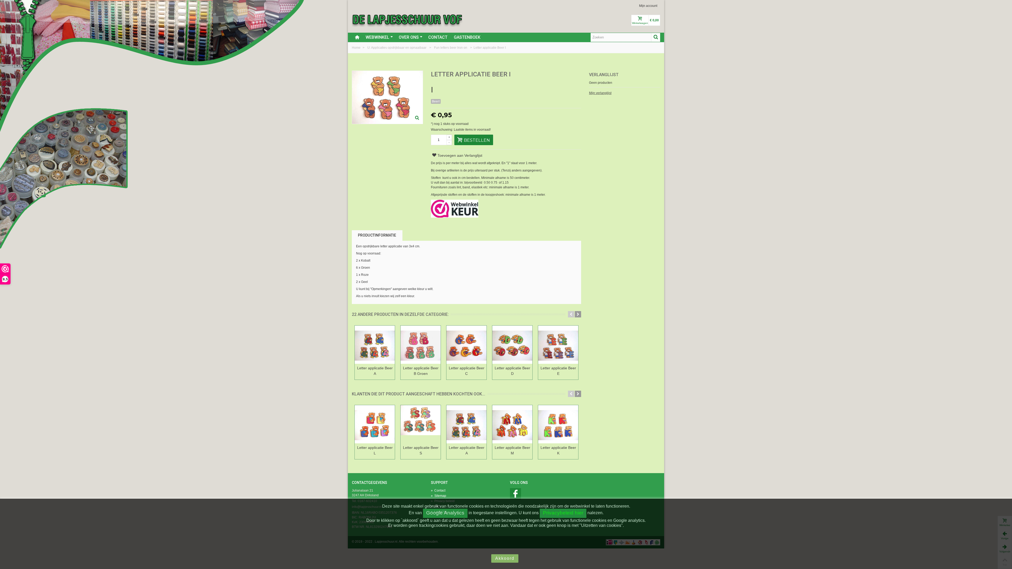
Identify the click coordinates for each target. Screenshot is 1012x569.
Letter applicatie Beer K (558, 450)
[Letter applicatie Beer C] (466, 345)
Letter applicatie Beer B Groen (421, 371)
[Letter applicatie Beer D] (512, 345)
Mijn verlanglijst (600, 93)
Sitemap (438, 496)
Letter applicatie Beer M (512, 450)
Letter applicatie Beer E (558, 371)
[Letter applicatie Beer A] (375, 345)
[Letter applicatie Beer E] (558, 345)
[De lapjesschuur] (407, 19)
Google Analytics (445, 513)
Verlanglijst (604, 74)
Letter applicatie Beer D (512, 371)
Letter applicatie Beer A (375, 371)
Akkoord (504, 558)
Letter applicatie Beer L (375, 450)
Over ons (409, 37)
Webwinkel (377, 37)
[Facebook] (515, 494)
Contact (437, 37)
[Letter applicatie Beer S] (421, 424)
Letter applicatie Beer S (421, 450)
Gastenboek (467, 37)
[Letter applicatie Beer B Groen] (421, 345)
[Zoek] (655, 37)
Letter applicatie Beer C (466, 371)
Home (356, 48)
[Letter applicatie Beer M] (512, 424)
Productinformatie (377, 235)
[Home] (357, 37)
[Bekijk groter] (417, 118)
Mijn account (648, 6)
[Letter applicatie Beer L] (375, 424)
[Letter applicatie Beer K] (558, 424)
